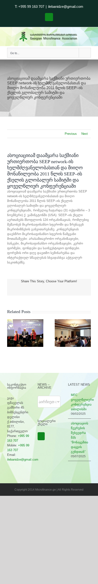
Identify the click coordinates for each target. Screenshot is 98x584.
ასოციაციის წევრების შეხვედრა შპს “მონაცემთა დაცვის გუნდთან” (79, 437)
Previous (71, 133)
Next (84, 133)
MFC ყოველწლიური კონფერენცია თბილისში (79, 402)
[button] (10, 332)
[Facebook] (41, 436)
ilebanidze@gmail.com (65, 6)
